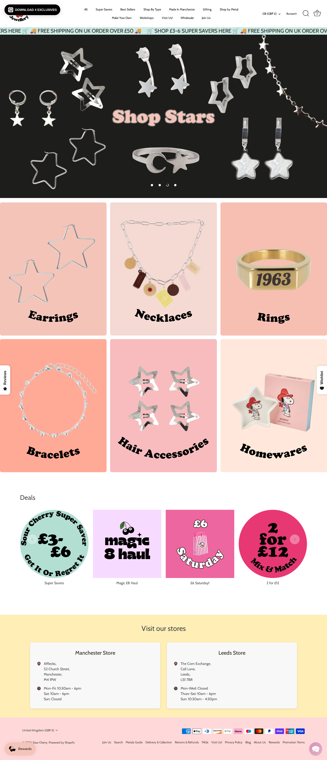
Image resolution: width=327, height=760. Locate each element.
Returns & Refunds (187, 742)
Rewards (274, 742)
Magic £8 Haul (127, 583)
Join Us (206, 18)
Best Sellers (127, 9)
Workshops (147, 18)
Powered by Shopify (62, 742)
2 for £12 (272, 583)
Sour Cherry (40, 742)
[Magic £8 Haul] (127, 544)
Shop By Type (152, 9)
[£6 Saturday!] (200, 544)
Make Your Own (122, 18)
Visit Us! (167, 18)
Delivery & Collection (158, 742)
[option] (163, 116)
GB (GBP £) (269, 13)
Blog (248, 742)
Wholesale (187, 18)
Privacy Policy (233, 742)
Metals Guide (134, 742)
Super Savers (104, 9)
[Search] (306, 13)
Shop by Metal (229, 9)
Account (291, 13)
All (85, 9)
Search (118, 742)
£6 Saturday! (199, 583)
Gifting (207, 9)
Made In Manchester (182, 9)
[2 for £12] (273, 544)
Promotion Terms (294, 742)
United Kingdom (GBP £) (38, 730)
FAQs (205, 742)
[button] (152, 185)
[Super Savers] (54, 544)
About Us (260, 742)
